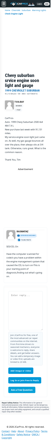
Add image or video (20, 370)
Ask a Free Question (22, 389)
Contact (6, 431)
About (21, 431)
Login (39, 4)
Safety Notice (23, 434)
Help (13, 431)
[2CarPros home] (21, 4)
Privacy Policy (32, 431)
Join (46, 4)
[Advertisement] (25, 45)
